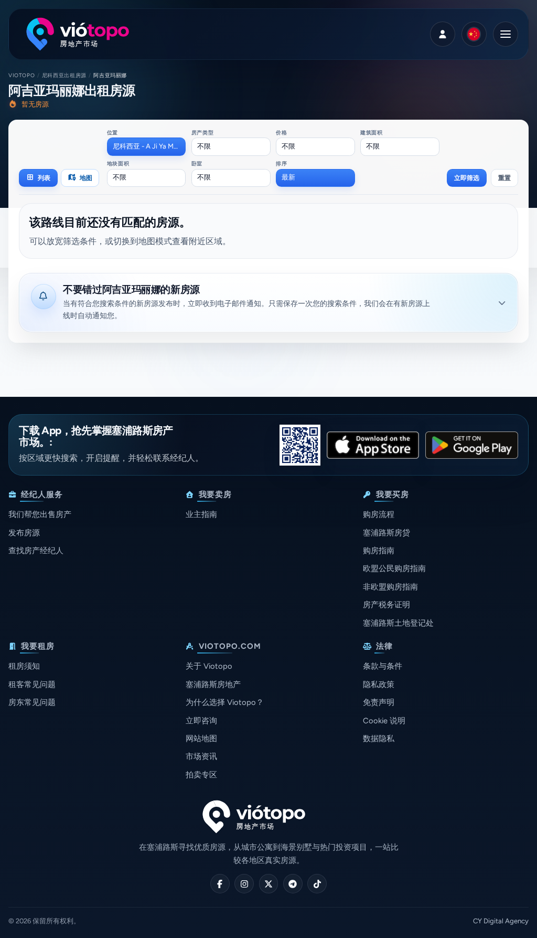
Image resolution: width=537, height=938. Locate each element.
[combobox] (146, 146)
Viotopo (21, 75)
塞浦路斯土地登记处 (398, 623)
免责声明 (378, 702)
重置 (504, 178)
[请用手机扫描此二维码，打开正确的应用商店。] (300, 445)
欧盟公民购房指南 (394, 568)
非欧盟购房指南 (390, 587)
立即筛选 (466, 178)
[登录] (442, 34)
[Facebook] (220, 883)
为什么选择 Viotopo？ (225, 702)
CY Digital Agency (501, 921)
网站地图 (201, 738)
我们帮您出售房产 (39, 514)
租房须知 (24, 666)
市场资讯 (201, 756)
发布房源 (24, 532)
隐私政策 (378, 684)
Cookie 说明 (384, 720)
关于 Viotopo (209, 666)
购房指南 (378, 550)
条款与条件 (382, 666)
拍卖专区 (201, 774)
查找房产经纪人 (35, 550)
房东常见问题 (32, 702)
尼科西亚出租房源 (64, 75)
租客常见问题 (32, 684)
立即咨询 (201, 720)
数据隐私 (378, 738)
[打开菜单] (505, 34)
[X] (268, 883)
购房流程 (378, 514)
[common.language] (474, 34)
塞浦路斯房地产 (213, 684)
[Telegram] (293, 883)
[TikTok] (317, 883)
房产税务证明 (386, 604)
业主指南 (201, 514)
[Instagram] (244, 883)
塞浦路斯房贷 (386, 532)
